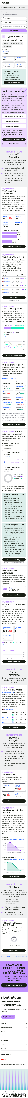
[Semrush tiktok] (5, 1054)
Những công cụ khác (6, 1027)
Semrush (3, 1023)
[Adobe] (3, 1059)
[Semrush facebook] (8, 1054)
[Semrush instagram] (3, 1054)
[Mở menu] (26, 2)
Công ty (3, 1031)
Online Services (7, 46)
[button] (18, 14)
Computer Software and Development (12, 43)
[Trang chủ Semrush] (5, 3)
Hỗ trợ (3, 1036)
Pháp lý (3, 1044)
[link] (8, 7)
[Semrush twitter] (10, 1054)
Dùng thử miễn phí (8, 1016)
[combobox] (12, 26)
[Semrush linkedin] (1, 1054)
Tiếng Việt (4, 1048)
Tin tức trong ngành (6, 1040)
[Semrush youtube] (7, 1054)
